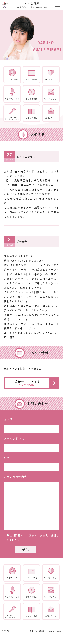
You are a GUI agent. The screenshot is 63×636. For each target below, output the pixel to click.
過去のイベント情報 (27, 382)
